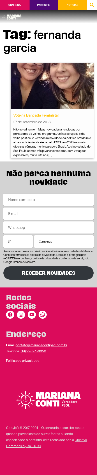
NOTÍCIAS (72, 5)
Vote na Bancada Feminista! (36, 115)
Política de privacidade (22, 360)
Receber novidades (48, 273)
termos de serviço (74, 258)
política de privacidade (42, 255)
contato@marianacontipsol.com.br (41, 344)
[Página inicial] (12, 15)
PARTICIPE (43, 5)
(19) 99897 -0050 (33, 351)
